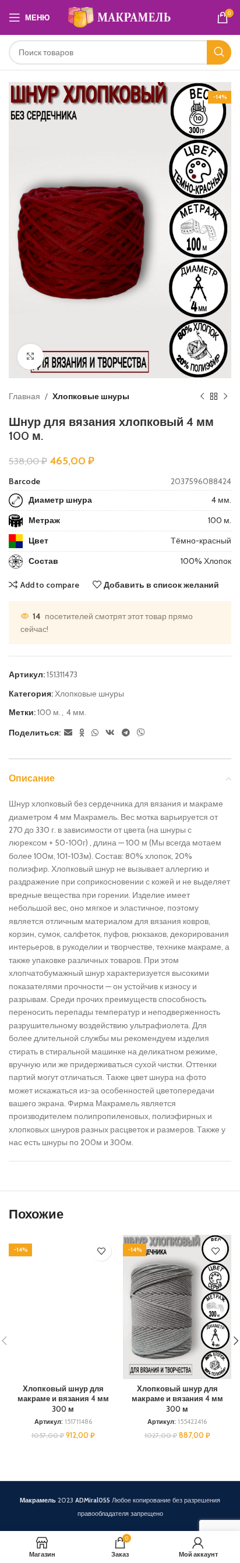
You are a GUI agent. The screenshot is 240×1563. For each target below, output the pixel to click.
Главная (24, 396)
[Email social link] (68, 733)
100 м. (219, 520)
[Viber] (141, 733)
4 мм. (221, 500)
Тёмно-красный (201, 540)
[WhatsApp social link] (95, 733)
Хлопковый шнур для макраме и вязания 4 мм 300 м (63, 1398)
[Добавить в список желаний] (101, 1251)
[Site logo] (120, 16)
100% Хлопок (206, 561)
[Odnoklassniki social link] (82, 733)
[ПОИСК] (219, 52)
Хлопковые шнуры (90, 396)
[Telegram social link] (125, 733)
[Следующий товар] (225, 397)
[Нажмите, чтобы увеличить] (30, 357)
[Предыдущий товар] (202, 397)
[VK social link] (110, 733)
